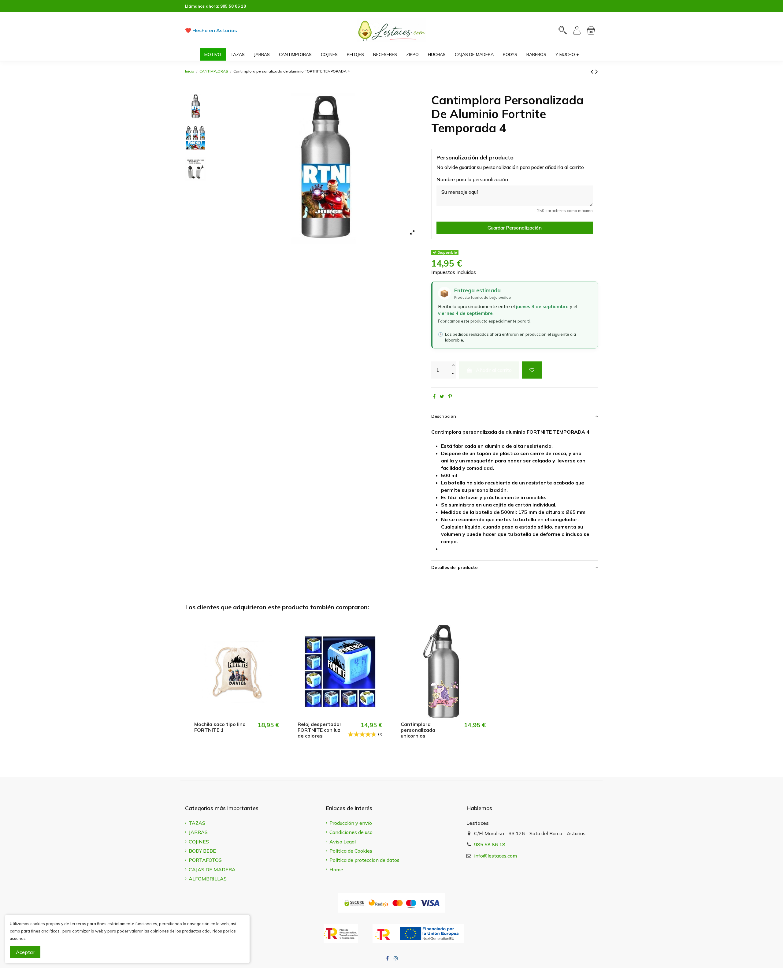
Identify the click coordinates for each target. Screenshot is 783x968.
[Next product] (596, 71)
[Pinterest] (450, 396)
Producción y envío (350, 823)
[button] (567, 54)
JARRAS (198, 832)
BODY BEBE (202, 851)
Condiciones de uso (351, 832)
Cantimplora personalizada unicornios (418, 730)
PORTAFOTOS (205, 860)
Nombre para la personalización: (472, 179)
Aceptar (25, 952)
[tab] (514, 416)
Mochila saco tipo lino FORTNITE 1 (220, 727)
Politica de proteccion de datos (364, 860)
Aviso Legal (342, 842)
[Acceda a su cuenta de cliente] (576, 30)
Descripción (443, 416)
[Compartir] (434, 396)
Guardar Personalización (515, 228)
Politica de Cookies (350, 851)
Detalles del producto (454, 567)
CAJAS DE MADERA (212, 869)
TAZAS (197, 823)
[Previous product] (593, 71)
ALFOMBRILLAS (208, 879)
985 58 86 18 (233, 6)
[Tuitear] (442, 396)
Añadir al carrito (494, 370)
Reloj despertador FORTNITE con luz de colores (320, 730)
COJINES (199, 842)
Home (336, 869)
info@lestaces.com (495, 856)
